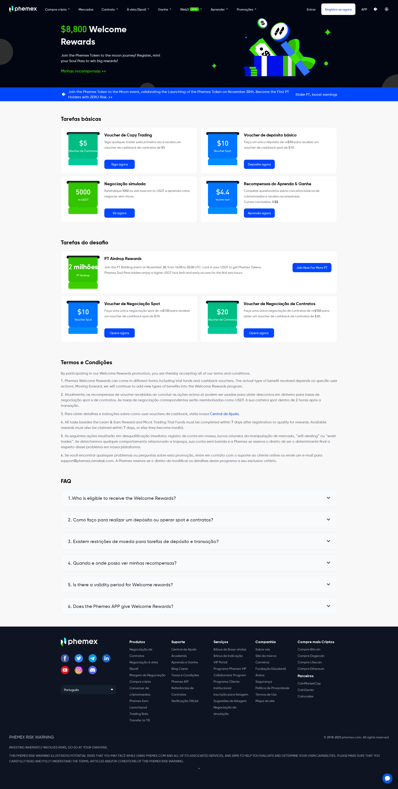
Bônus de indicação (228, 655)
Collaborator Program (230, 675)
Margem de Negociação (147, 675)
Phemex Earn (139, 701)
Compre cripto (140, 681)
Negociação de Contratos (140, 652)
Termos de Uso (266, 694)
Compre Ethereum (311, 668)
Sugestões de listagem (230, 701)
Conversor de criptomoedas (139, 691)
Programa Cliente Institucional (227, 684)
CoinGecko (306, 690)
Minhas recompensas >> (83, 70)
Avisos (259, 675)
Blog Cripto (179, 668)
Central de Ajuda (224, 413)
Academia (179, 655)
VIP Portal (220, 662)
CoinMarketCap (309, 683)
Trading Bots (138, 713)
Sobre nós (262, 649)
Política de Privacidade (272, 688)
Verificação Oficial (184, 701)
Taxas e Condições (185, 675)
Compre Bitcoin (309, 649)
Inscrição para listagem (231, 694)
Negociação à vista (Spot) (143, 665)
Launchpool (138, 707)
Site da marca (265, 655)
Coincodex (305, 696)
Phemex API (179, 681)
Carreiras (262, 662)
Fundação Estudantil (270, 668)
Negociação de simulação (225, 710)
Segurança (263, 681)
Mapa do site (265, 701)
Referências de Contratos (182, 691)
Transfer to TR (139, 720)
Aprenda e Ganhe (184, 662)
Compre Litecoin (310, 662)
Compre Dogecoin (311, 655)
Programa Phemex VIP (230, 668)
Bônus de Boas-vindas (230, 649)
